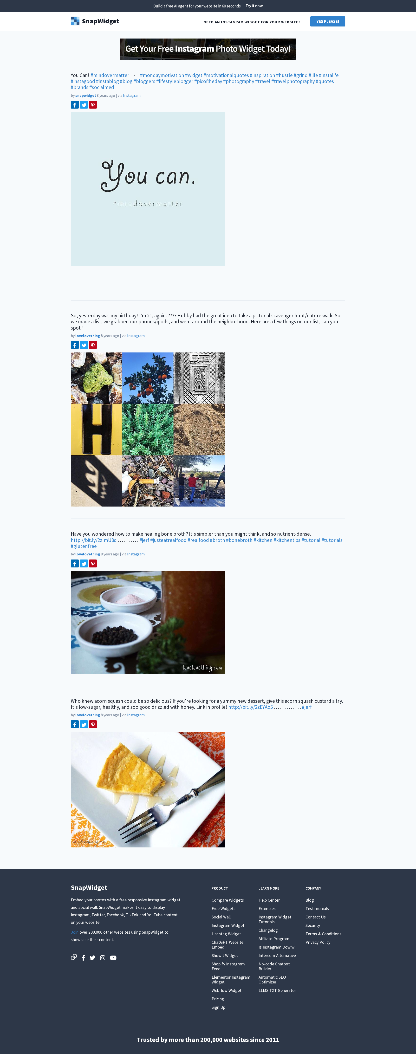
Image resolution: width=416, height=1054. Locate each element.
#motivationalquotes (226, 75)
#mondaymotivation (162, 75)
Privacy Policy (318, 942)
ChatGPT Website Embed (227, 944)
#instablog (107, 81)
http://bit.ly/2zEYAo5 (250, 707)
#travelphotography (293, 81)
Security (313, 925)
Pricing (218, 999)
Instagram (132, 95)
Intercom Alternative (277, 955)
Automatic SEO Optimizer (272, 979)
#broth (217, 540)
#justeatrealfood (168, 540)
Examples (267, 908)
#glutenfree (84, 546)
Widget (100, 20)
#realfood (198, 540)
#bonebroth (239, 540)
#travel (262, 81)
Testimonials (317, 908)
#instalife (329, 75)
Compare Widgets (228, 900)
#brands (79, 87)
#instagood (83, 81)
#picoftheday (208, 81)
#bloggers (144, 81)
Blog (310, 900)
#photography (238, 81)
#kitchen (263, 540)
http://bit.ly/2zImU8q (94, 540)
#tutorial (310, 540)
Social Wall (221, 917)
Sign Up (218, 1007)
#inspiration (262, 75)
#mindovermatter (110, 75)
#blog (126, 81)
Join (74, 932)
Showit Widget (225, 955)
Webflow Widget (226, 990)
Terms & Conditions (323, 934)
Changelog (268, 930)
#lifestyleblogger (174, 81)
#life (313, 75)
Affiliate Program (274, 938)
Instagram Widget (228, 925)
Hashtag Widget (226, 934)
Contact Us (316, 917)
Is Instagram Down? (276, 947)
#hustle (284, 75)
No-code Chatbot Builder (274, 966)
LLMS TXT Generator (277, 990)
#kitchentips (286, 540)
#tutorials (332, 540)
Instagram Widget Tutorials (275, 919)
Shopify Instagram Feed (228, 966)
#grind (301, 75)
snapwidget (85, 95)
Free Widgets (223, 908)
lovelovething (87, 335)
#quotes (325, 81)
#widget (193, 75)
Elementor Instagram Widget (231, 979)
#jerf (144, 540)
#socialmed (101, 87)
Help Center (269, 900)
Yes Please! (328, 21)
